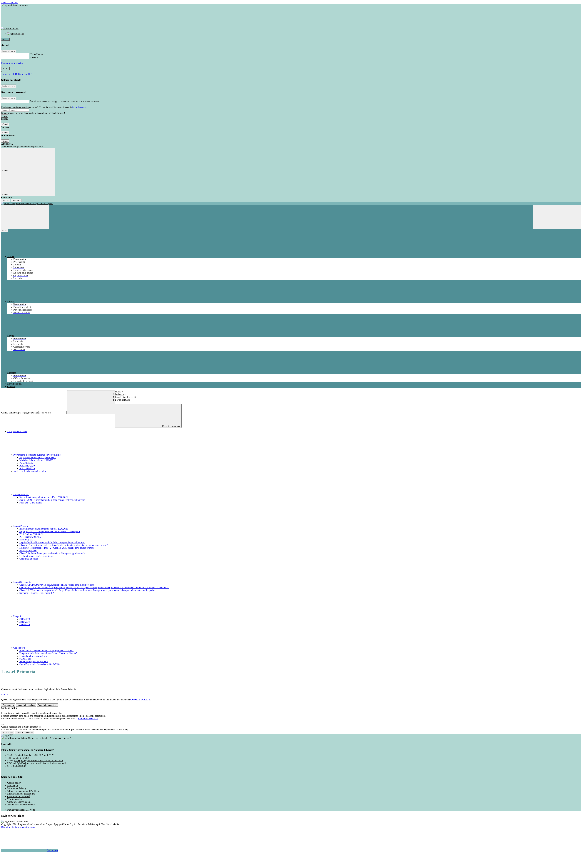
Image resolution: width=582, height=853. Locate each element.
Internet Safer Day (28, 550)
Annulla (5, 200)
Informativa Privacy (16, 788)
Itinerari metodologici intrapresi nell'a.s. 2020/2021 (43, 497)
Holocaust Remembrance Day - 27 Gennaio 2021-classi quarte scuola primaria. (57, 547)
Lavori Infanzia (21, 494)
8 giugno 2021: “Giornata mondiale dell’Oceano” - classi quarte (49, 531)
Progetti (17, 616)
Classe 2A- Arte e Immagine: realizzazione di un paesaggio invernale (52, 553)
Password (34, 57)
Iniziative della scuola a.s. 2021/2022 (37, 460)
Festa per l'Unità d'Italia (30, 502)
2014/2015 (24, 624)
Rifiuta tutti (26, 705)
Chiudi (5, 124)
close (4, 230)
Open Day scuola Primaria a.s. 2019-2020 (39, 664)
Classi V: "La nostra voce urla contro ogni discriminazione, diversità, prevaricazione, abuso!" (63, 545)
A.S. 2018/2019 (27, 468)
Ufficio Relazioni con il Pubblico (23, 791)
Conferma (16, 200)
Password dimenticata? (12, 63)
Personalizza (8, 705)
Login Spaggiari (79, 107)
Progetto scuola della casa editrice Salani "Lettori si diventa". (48, 653)
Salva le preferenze (24, 732)
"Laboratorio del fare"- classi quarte (36, 556)
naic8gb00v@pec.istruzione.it (39, 763)
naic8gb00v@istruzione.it (38, 760)
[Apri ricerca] (557, 217)
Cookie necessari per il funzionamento (19, 726)
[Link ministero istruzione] (14, 5)
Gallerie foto (19, 647)
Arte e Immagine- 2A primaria (33, 661)
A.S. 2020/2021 (27, 463)
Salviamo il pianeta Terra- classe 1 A (36, 593)
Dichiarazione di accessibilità (21, 793)
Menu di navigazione (171, 426)
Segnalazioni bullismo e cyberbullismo (37, 457)
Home (118, 391)
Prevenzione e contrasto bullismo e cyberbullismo (37, 454)
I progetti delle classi (125, 397)
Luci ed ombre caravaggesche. (33, 656)
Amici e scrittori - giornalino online (30, 471)
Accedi (5, 39)
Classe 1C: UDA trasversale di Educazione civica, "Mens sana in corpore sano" (57, 584)
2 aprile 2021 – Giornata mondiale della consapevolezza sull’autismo (52, 500)
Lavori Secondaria (22, 582)
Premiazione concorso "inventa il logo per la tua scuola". (46, 650)
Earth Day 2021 (27, 539)
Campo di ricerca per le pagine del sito (19, 412)
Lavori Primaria (21, 526)
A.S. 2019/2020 (27, 465)
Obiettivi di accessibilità (18, 796)
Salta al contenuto (9, 2)
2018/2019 (24, 619)
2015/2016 (24, 621)
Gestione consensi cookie (19, 802)
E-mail (33, 101)
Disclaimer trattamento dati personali (18, 827)
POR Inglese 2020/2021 (31, 537)
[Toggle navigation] (25, 217)
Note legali (12, 785)
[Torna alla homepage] (291, 203)
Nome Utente (36, 54)
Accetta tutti (47, 705)
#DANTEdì (25, 658)
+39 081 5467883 (20, 757)
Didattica (119, 394)
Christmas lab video (28, 558)
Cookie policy (14, 782)
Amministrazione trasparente (21, 804)
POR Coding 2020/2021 (31, 534)
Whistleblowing (14, 799)
